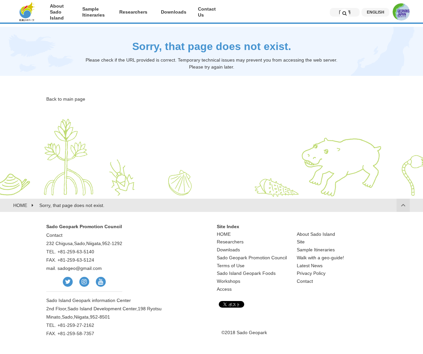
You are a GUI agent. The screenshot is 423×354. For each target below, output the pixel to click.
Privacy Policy (311, 273)
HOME (224, 234)
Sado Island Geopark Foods (246, 273)
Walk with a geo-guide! (320, 257)
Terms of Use (231, 265)
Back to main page (65, 99)
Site (301, 241)
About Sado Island (316, 234)
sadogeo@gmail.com (80, 268)
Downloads (228, 249)
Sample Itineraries (316, 249)
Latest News (310, 265)
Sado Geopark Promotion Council (252, 257)
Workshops (228, 281)
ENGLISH (375, 12)
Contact (305, 281)
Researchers (230, 241)
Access (224, 289)
